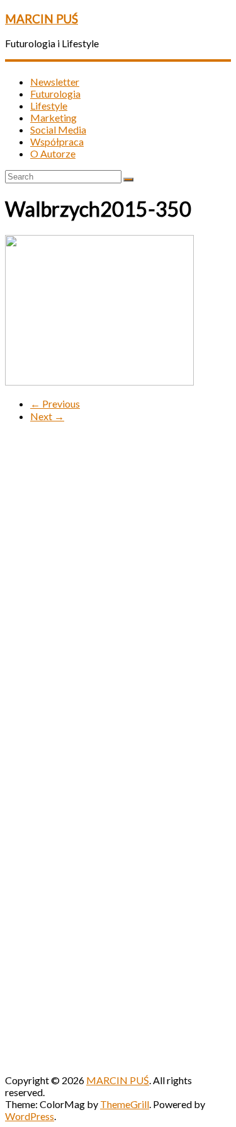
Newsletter (54, 82)
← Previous (55, 403)
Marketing (53, 117)
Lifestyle (48, 106)
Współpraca (57, 141)
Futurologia (55, 94)
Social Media (58, 129)
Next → (47, 416)
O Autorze (53, 153)
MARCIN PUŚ (41, 19)
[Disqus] (118, 590)
